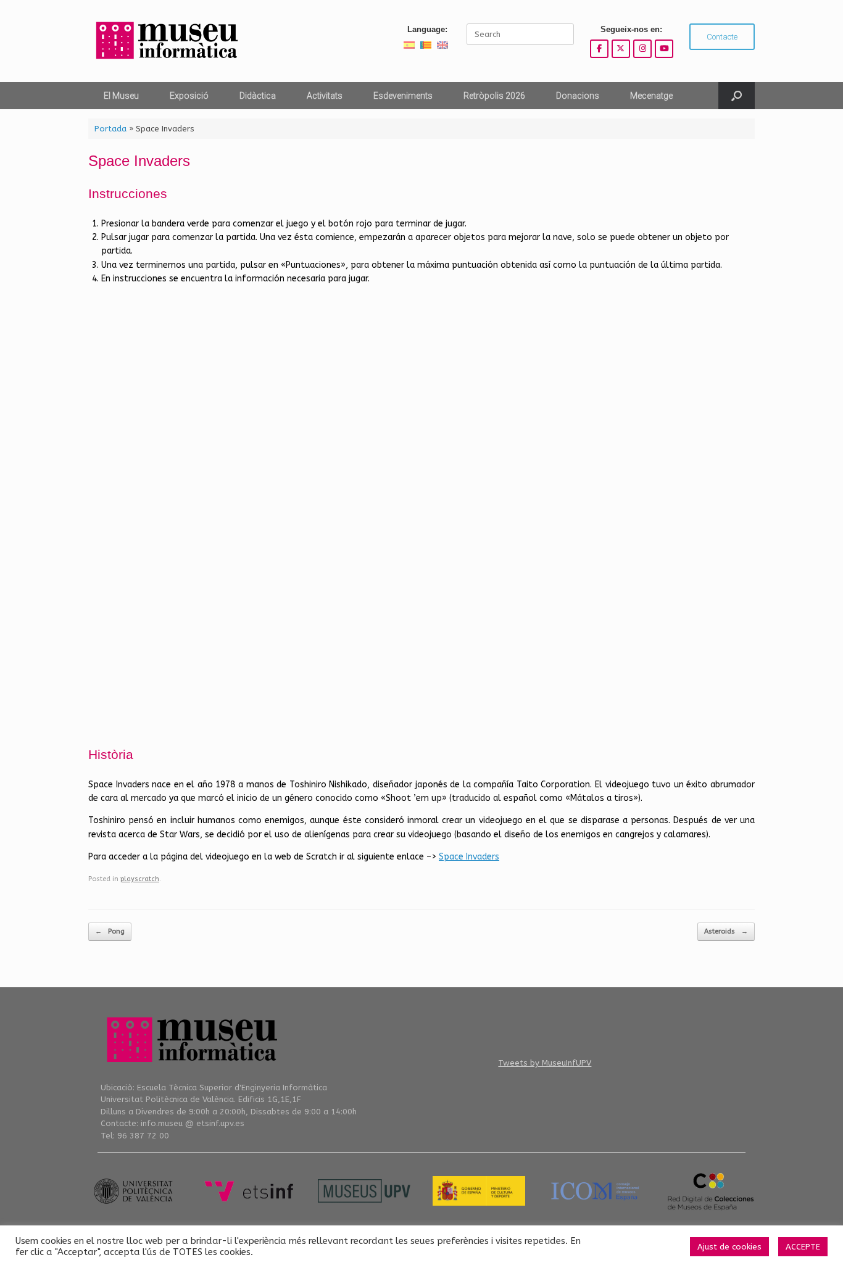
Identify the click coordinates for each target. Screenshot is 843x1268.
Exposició (189, 96)
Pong (110, 931)
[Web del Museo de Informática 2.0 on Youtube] (664, 48)
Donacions (577, 96)
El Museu (121, 96)
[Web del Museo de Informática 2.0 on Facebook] (599, 48)
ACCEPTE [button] (803, 1246)
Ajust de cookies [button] (729, 1246)
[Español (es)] (409, 44)
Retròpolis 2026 (494, 96)
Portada (110, 128)
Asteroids (726, 931)
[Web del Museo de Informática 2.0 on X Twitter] (621, 48)
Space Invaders (469, 857)
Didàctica (257, 96)
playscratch (139, 879)
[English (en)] (442, 44)
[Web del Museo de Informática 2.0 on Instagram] (642, 48)
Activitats (325, 96)
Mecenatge (651, 96)
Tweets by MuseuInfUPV (544, 1062)
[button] (736, 95)
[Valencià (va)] (425, 44)
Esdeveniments (403, 96)
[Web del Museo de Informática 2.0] (165, 41)
